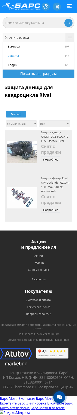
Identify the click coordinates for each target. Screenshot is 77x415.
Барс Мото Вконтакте (17, 398)
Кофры (12, 65)
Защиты (13, 56)
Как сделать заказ (38, 307)
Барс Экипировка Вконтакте (41, 403)
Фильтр (15, 114)
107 (67, 46)
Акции (38, 256)
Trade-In (38, 263)
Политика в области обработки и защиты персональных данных (38, 326)
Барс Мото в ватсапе (48, 408)
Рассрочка (39, 279)
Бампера (14, 46)
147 (67, 56)
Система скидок (38, 270)
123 (67, 65)
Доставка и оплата (38, 300)
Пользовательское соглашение (38, 334)
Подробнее (50, 159)
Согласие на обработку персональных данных (38, 340)
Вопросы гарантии (38, 314)
